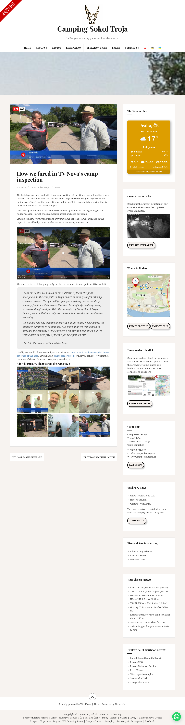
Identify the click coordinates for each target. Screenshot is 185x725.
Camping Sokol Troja (92, 28)
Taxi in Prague (137, 520)
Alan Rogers (53, 721)
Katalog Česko (92, 717)
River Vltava (136, 670)
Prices (116, 47)
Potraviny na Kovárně (151, 607)
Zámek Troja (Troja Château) (145, 657)
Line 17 (141, 591)
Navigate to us (160, 326)
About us (41, 47)
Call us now (135, 465)
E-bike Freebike (138, 555)
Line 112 (139, 587)
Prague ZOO (136, 661)
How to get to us (138, 326)
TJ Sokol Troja (95, 714)
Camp (54, 717)
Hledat (113, 717)
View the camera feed (141, 245)
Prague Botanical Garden (143, 666)
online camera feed (64, 355)
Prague (34, 721)
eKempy (63, 717)
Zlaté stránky (145, 717)
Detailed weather (137, 167)
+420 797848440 (138, 449)
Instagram (137, 721)
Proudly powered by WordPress (75, 704)
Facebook (150, 721)
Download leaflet (139, 403)
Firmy (133, 717)
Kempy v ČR (76, 717)
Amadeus (106, 704)
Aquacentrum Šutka (159, 626)
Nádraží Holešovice (148, 603)
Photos (56, 47)
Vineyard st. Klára (139, 682)
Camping (110, 721)
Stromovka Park (138, 678)
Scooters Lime (137, 559)
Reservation (73, 47)
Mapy (105, 717)
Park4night (123, 721)
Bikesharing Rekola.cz (141, 551)
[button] (176, 716)
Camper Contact (94, 721)
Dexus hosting (113, 714)
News (57, 187)
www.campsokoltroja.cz (143, 456)
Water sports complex (141, 674)
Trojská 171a (134, 437)
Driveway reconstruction (99, 457)
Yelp (42, 721)
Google (158, 717)
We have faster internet (27, 457)
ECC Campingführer (72, 721)
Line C (151, 595)
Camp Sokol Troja (40, 187)
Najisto (123, 717)
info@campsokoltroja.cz (142, 453)
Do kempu (42, 717)
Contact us (132, 47)
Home (27, 47)
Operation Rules (96, 47)
